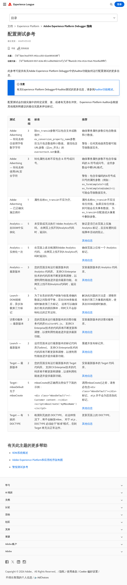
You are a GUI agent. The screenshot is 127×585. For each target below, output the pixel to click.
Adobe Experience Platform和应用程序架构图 (37, 459)
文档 (10, 26)
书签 (13, 48)
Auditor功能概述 (104, 89)
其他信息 (87, 240)
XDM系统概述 (20, 452)
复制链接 (25, 48)
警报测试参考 (20, 467)
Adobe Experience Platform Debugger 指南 (67, 26)
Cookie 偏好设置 (88, 571)
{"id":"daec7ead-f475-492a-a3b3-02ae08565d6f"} (37, 55)
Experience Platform (28, 26)
